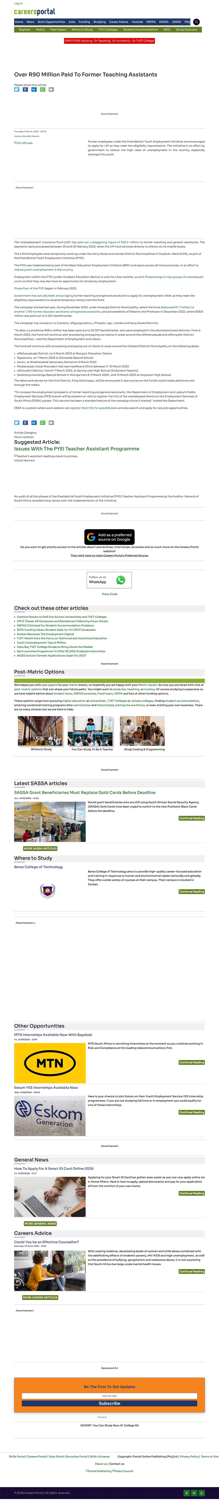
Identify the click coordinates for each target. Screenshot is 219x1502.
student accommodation (182, 701)
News (30, 22)
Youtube (137, 22)
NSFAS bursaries (85, 693)
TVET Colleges (108, 29)
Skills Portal (17, 1456)
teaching (133, 689)
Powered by (102, 1417)
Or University (121, 40)
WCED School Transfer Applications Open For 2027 (51, 655)
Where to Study (82, 29)
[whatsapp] (201, 1493)
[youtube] (194, 1493)
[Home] (34, 12)
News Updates (24, 437)
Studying (99, 22)
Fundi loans (105, 693)
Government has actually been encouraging (43, 295)
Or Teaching (102, 40)
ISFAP (118, 693)
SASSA (164, 22)
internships (105, 705)
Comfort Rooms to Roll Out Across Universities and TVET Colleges (62, 617)
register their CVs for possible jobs (93, 408)
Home (19, 22)
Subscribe (109, 1403)
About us (101, 1464)
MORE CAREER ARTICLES (40, 1297)
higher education (74, 701)
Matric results (147, 685)
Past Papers (58, 29)
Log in (18, 3)
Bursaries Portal (76, 1456)
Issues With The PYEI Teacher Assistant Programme (76, 449)
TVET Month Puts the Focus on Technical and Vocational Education (62, 638)
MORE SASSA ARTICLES (40, 848)
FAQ (187, 22)
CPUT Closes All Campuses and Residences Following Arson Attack (62, 621)
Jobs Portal (56, 1456)
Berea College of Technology (38, 867)
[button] (16, 89)
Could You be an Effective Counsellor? (46, 1242)
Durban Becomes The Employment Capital (45, 634)
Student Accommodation (140, 29)
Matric (40, 29)
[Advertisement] (109, 213)
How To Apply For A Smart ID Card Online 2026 (54, 1169)
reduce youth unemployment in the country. (43, 269)
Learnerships (82, 705)
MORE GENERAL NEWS (40, 1223)
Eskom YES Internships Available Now (46, 1088)
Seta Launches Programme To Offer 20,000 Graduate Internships (61, 651)
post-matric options (28, 689)
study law (119, 689)
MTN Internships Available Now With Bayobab (53, 1035)
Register (24, 29)
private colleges (142, 701)
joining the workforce (130, 705)
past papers (49, 685)
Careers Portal (36, 1456)
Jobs (72, 22)
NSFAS (151, 22)
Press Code (109, 594)
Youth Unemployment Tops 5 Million (41, 642)
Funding (84, 22)
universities (98, 701)
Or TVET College (143, 40)
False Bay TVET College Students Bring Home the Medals (55, 647)
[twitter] (186, 1493)
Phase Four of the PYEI (29, 288)
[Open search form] (196, 22)
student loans (63, 693)
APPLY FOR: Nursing (78, 40)
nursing (149, 689)
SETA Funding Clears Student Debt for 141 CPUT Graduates (56, 630)
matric (73, 685)
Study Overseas (186, 29)
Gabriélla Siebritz (30, 136)
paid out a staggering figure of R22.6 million (108, 242)
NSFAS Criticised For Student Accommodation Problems (55, 625)
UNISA (176, 22)
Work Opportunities (51, 22)
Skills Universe (100, 1456)
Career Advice (118, 22)
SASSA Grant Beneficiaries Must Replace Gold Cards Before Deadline (85, 792)
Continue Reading (191, 818)
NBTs (166, 29)
